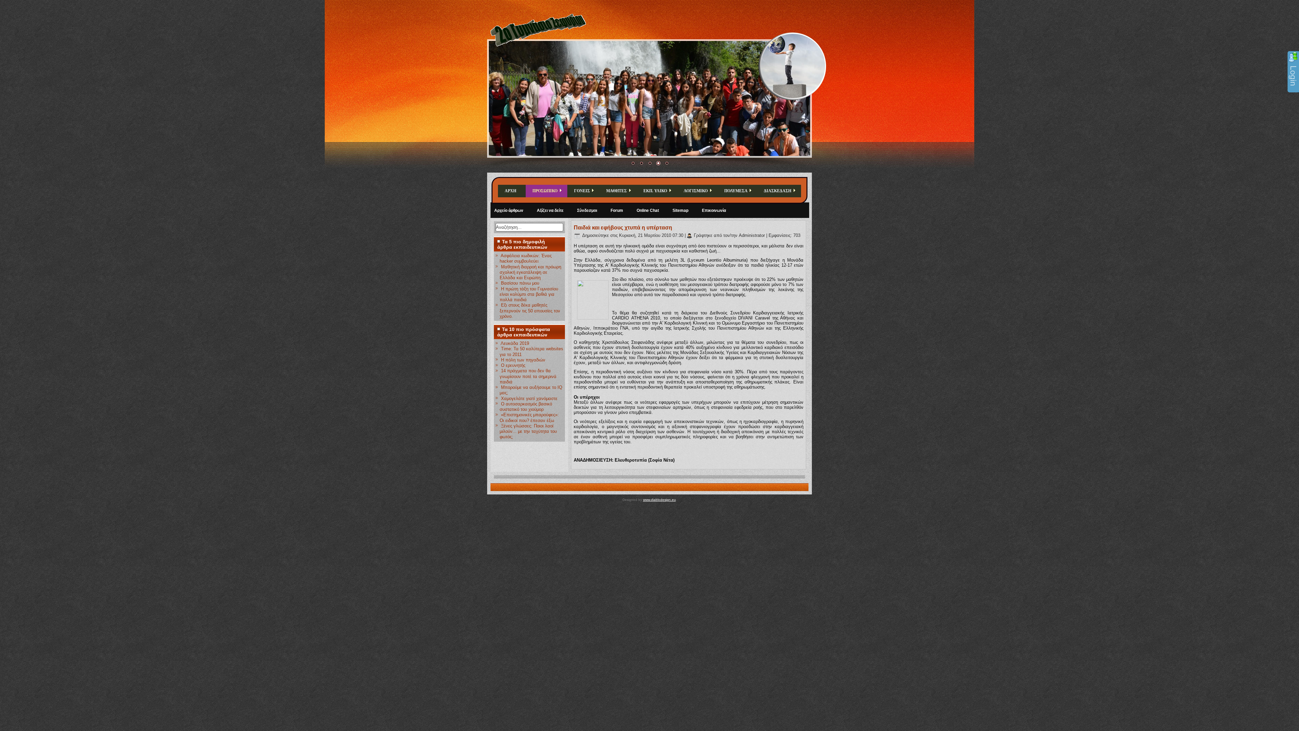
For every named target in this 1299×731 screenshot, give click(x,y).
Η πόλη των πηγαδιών (523, 359)
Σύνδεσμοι (587, 210)
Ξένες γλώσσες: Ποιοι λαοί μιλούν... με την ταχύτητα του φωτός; (528, 431)
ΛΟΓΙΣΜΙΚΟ (696, 191)
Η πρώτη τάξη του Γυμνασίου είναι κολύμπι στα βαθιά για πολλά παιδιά (529, 294)
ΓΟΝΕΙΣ (582, 191)
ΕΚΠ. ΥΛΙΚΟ (655, 191)
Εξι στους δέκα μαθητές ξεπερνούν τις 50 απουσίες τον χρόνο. (530, 311)
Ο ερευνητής (513, 365)
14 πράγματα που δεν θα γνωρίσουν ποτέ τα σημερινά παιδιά (528, 376)
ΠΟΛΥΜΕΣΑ (736, 191)
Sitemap (680, 210)
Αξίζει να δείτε (550, 210)
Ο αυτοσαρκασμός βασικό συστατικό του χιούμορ (526, 406)
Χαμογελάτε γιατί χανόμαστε (529, 398)
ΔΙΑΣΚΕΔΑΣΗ (777, 191)
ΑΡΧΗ (510, 191)
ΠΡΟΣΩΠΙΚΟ (544, 191)
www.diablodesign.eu (659, 500)
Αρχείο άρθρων (508, 210)
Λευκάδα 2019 (515, 343)
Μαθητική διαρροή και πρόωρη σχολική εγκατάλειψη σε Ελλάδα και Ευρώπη (530, 272)
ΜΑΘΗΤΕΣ (616, 191)
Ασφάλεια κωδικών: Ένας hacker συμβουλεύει (526, 258)
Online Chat (648, 210)
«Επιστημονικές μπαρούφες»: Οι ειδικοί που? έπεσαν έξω (529, 417)
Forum (617, 210)
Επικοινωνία (714, 210)
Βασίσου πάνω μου (520, 283)
